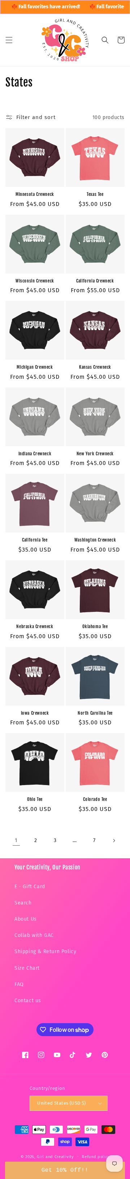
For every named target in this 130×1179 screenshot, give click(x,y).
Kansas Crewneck (95, 367)
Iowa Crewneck (35, 713)
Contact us (27, 1001)
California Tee (34, 540)
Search (23, 903)
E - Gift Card (29, 887)
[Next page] (114, 841)
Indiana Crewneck (35, 453)
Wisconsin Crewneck (35, 281)
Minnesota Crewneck (35, 194)
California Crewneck (95, 281)
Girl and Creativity (55, 1156)
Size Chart (27, 968)
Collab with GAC (34, 935)
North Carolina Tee (95, 713)
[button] (9, 40)
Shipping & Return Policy (45, 951)
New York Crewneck (95, 453)
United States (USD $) (61, 1103)
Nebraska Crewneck (34, 626)
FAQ (19, 984)
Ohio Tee (35, 799)
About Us (25, 919)
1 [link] (16, 840)
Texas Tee (95, 194)
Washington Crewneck (95, 540)
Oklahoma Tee (95, 626)
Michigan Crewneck (35, 367)
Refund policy (95, 1156)
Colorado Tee (95, 799)
